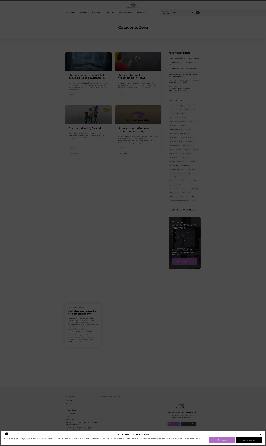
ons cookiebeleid (9, 440)
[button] (261, 434)
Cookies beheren (249, 440)
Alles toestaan (222, 440)
